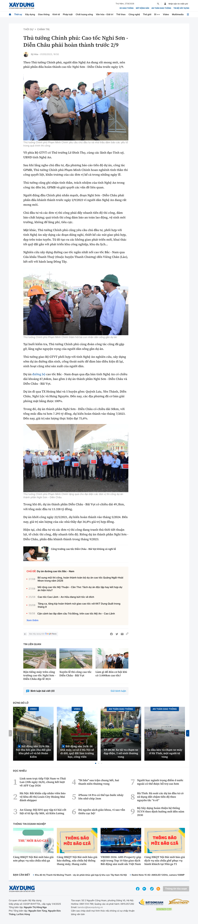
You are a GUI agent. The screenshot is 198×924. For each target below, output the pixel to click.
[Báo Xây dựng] (21, 5)
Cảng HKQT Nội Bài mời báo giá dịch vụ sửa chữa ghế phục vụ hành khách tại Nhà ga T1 (164, 860)
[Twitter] (116, 634)
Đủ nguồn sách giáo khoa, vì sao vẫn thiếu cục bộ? (101, 811)
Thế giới (147, 14)
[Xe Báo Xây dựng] (178, 901)
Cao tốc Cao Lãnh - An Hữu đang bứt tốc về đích (66, 597)
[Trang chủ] (10, 14)
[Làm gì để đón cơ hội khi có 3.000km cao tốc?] (111, 658)
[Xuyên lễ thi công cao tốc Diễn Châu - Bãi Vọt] (75, 658)
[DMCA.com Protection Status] (164, 909)
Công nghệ (134, 14)
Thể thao (121, 14)
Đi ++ (157, 14)
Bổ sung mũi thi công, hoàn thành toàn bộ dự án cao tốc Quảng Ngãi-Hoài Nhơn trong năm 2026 (80, 579)
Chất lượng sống (84, 14)
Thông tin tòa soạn (176, 888)
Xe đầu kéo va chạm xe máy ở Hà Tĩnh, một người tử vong (164, 753)
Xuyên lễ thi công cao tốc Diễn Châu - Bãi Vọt (75, 673)
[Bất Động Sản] (151, 902)
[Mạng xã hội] (152, 889)
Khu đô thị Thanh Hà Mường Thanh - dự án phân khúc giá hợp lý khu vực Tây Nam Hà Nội (81, 875)
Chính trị (43, 29)
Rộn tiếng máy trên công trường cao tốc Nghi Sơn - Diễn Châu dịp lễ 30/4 (39, 675)
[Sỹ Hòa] (26, 54)
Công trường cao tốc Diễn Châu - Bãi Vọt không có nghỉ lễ (83, 549)
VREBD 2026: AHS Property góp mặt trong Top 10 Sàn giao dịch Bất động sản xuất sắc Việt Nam (121, 860)
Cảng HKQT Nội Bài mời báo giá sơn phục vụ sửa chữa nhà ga (33, 858)
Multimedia (178, 14)
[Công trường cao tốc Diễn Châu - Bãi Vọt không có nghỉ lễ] (36, 553)
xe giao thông (126, 8)
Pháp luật (68, 14)
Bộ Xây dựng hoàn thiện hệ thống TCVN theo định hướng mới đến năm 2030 (160, 811)
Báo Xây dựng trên (36, 634)
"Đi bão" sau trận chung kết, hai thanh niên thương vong (98, 781)
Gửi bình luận (118, 691)
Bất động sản (142, 8)
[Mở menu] (188, 14)
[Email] (122, 634)
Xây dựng (30, 14)
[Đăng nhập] (165, 4)
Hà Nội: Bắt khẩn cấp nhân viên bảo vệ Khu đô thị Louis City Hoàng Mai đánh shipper (43, 797)
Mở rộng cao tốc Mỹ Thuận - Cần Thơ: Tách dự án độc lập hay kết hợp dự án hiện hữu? (80, 589)
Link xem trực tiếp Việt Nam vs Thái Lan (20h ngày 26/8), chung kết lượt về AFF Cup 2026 (43, 782)
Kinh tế (56, 14)
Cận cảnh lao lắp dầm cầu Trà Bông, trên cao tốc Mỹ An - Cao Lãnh (76, 613)
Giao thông (43, 14)
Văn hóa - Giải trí (104, 14)
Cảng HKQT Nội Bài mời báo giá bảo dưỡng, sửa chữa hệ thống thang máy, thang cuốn (77, 860)
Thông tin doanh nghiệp (29, 824)
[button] (95, 763)
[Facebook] (111, 634)
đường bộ (39, 374)
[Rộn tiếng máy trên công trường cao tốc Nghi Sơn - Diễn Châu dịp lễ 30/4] (39, 658)
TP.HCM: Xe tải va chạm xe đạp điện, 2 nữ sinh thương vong (121, 753)
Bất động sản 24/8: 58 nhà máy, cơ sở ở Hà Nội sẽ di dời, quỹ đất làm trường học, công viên (77, 751)
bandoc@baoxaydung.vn (90, 907)
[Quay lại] (25, 634)
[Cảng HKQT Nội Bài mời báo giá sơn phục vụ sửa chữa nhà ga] (33, 840)
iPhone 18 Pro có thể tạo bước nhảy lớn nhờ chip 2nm (101, 796)
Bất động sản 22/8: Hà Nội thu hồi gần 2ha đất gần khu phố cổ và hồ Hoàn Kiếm (33, 751)
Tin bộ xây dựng (181, 8)
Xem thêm (32, 620)
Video (166, 14)
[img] (75, 106)
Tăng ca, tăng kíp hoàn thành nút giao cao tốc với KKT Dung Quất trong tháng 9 (79, 605)
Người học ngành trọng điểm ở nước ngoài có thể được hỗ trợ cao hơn (160, 781)
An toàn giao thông (161, 8)
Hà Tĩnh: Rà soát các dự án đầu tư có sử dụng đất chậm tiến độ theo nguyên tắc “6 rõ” (160, 797)
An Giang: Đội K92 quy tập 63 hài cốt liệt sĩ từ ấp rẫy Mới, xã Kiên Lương (43, 811)
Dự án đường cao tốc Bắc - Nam (55, 571)
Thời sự (18, 14)
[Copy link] (127, 634)
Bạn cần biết (21, 875)
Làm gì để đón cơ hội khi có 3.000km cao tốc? (111, 673)
